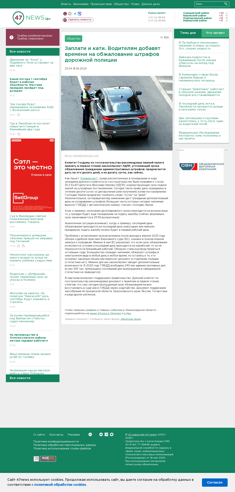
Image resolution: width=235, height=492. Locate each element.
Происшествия (101, 4)
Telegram (106, 434)
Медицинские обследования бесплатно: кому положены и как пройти (199, 136)
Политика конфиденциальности (56, 441)
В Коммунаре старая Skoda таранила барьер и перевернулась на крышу (198, 77)
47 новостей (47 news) (142, 435)
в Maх (127, 314)
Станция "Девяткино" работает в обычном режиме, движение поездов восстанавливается (201, 92)
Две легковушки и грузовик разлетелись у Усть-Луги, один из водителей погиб (201, 121)
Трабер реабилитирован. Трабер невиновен (35, 37)
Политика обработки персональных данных (64, 445)
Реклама (74, 435)
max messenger (79, 13)
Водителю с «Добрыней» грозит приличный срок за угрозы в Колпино (28, 279)
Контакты (56, 435)
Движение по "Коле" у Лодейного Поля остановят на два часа (31, 65)
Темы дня (188, 33)
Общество (121, 4)
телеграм (74, 13)
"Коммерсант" (89, 178)
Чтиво (135, 4)
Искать (226, 3)
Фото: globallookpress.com (82, 156)
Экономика (80, 4)
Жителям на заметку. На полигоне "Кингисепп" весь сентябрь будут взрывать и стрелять (29, 300)
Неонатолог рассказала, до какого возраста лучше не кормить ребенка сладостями (31, 260)
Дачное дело (151, 4)
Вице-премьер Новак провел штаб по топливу (30, 358)
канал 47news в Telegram (105, 314)
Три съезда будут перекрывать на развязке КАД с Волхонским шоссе (31, 109)
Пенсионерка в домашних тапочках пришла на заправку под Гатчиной (31, 240)
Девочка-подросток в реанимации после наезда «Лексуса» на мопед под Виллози (197, 61)
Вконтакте (101, 434)
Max (111, 434)
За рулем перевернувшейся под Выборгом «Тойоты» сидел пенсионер (29, 320)
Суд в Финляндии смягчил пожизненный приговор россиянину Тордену (28, 221)
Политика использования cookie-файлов (62, 448)
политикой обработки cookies (60, 484)
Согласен (215, 482)
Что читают (215, 33)
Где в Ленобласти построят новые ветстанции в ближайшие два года (30, 128)
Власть (66, 4)
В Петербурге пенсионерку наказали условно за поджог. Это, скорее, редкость (200, 46)
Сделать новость (79, 20)
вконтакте (70, 13)
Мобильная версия (65, 13)
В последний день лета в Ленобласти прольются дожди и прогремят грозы (201, 107)
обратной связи (131, 319)
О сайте (39, 435)
